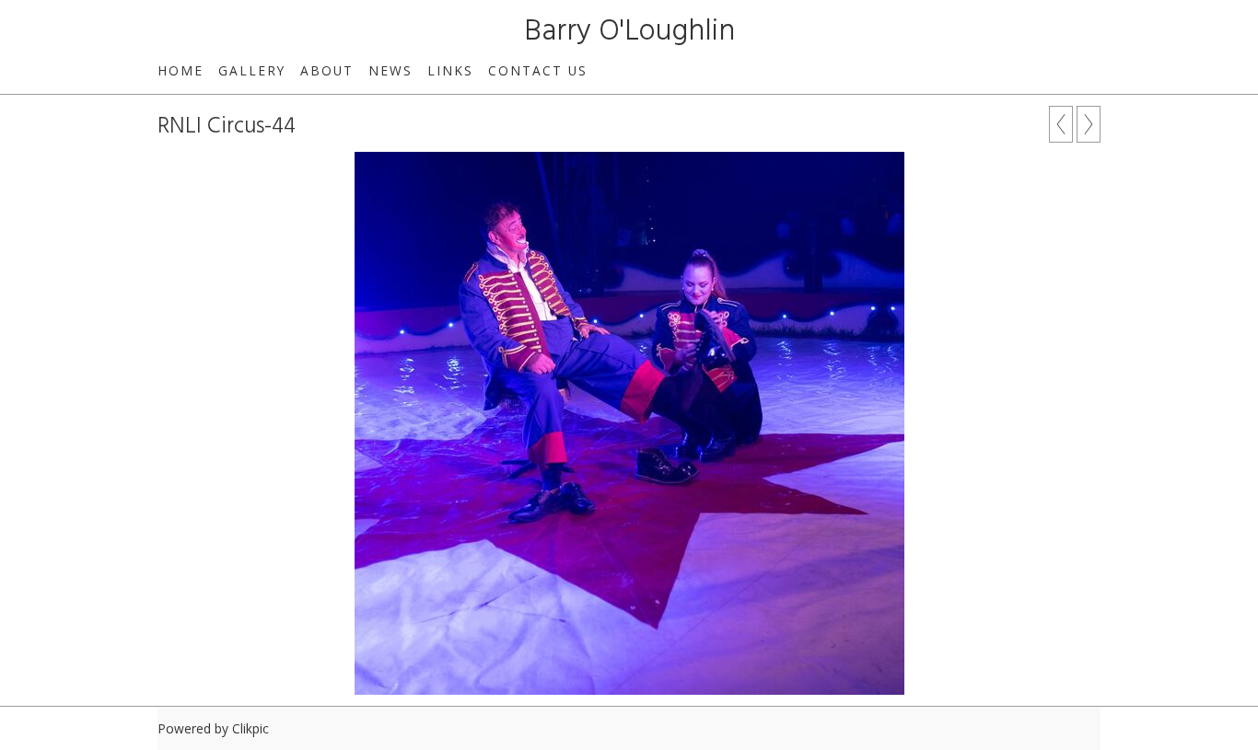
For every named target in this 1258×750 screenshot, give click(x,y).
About (327, 70)
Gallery (251, 70)
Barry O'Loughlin (629, 31)
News (390, 70)
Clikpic (250, 728)
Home (180, 70)
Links (450, 70)
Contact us (538, 70)
